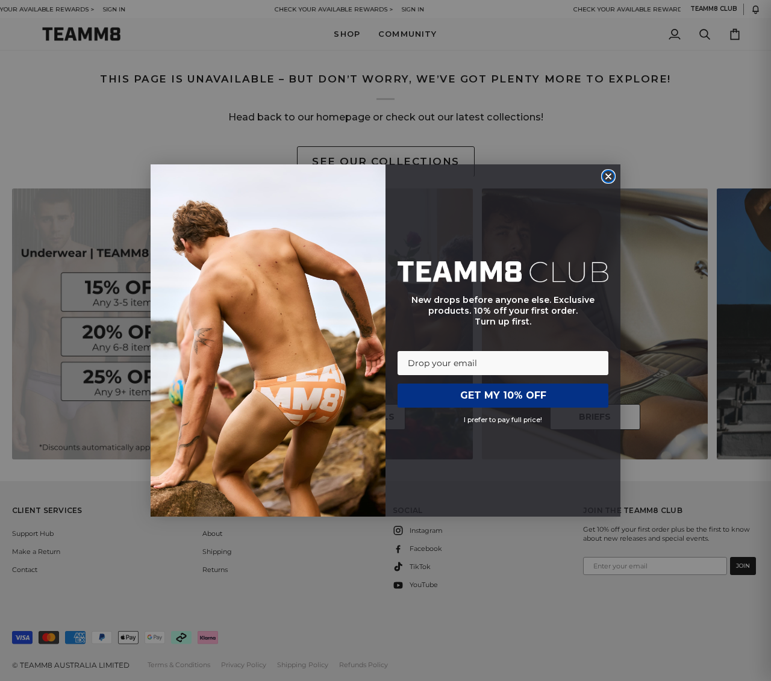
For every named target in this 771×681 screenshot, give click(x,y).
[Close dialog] (608, 176)
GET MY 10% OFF (503, 395)
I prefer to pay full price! (503, 419)
